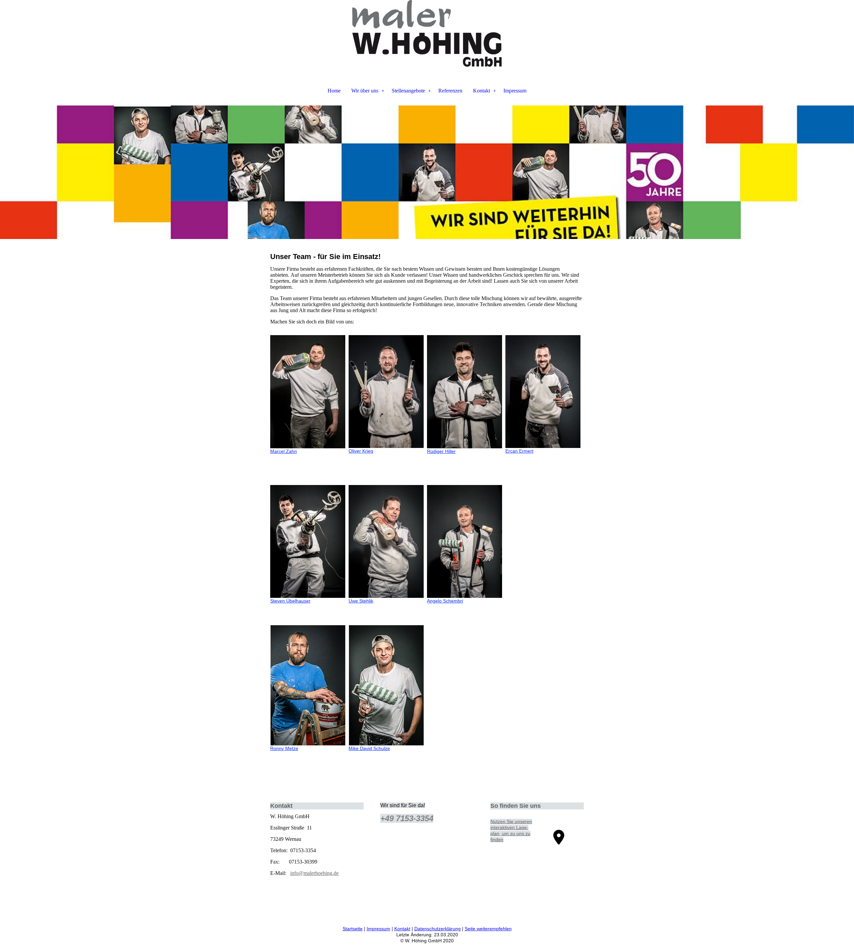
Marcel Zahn (283, 451)
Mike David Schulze (369, 748)
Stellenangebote (408, 90)
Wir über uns (364, 90)
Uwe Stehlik (361, 601)
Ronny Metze (284, 748)
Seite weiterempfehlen (488, 928)
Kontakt (481, 90)
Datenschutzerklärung (437, 928)
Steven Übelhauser (290, 601)
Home (334, 90)
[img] (427, 33)
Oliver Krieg (361, 451)
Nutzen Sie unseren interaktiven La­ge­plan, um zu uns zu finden (511, 830)
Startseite (353, 928)
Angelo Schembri (445, 601)
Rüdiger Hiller (441, 451)
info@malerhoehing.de (314, 873)
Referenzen (450, 90)
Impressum (514, 90)
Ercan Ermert (519, 451)
